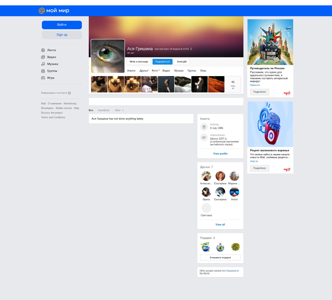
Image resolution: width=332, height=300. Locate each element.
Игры (203, 70)
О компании (54, 103)
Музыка (178, 70)
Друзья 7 (206, 167)
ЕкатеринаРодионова (220, 199)
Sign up (61, 35)
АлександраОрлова (206, 183)
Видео (167, 70)
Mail (43, 103)
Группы (192, 70)
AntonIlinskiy (234, 199)
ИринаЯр (206, 199)
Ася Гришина (229, 270)
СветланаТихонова (206, 215)
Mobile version (64, 108)
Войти (61, 25)
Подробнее (259, 92)
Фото (155, 70)
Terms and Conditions (53, 117)
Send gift (182, 61)
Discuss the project (52, 112)
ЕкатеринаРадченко (220, 183)
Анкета (131, 70)
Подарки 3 (207, 237)
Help (76, 108)
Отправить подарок (220, 257)
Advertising (70, 103)
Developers (47, 108)
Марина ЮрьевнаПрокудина (234, 183)
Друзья (143, 70)
